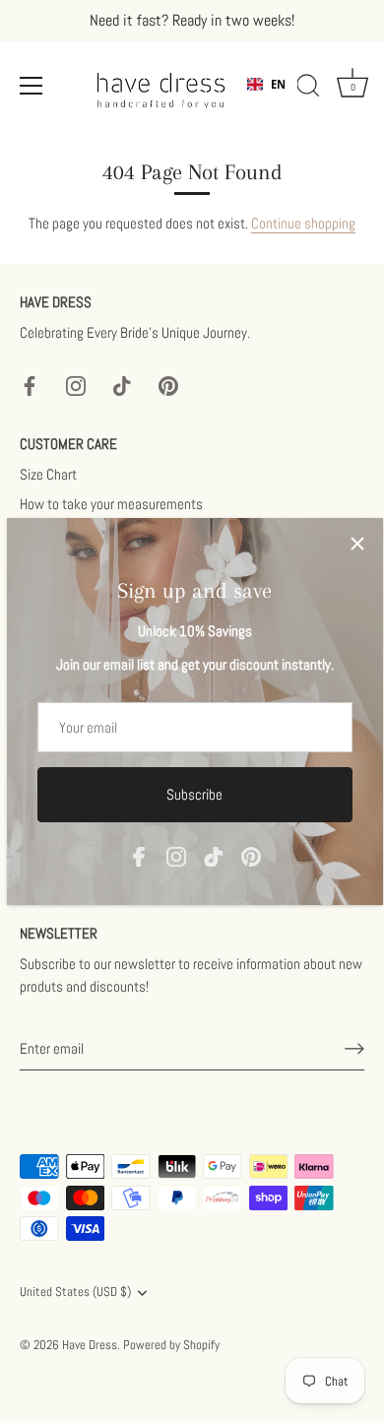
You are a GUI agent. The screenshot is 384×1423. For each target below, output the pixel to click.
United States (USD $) (75, 1292)
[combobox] (266, 84)
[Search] (308, 88)
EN (278, 84)
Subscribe (194, 794)
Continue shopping (303, 223)
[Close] (357, 543)
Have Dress (89, 1345)
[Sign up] (354, 1049)
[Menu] (31, 85)
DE (278, 100)
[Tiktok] (214, 855)
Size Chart (48, 474)
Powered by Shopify (171, 1345)
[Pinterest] (251, 855)
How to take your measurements (111, 503)
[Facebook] (139, 855)
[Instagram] (176, 855)
